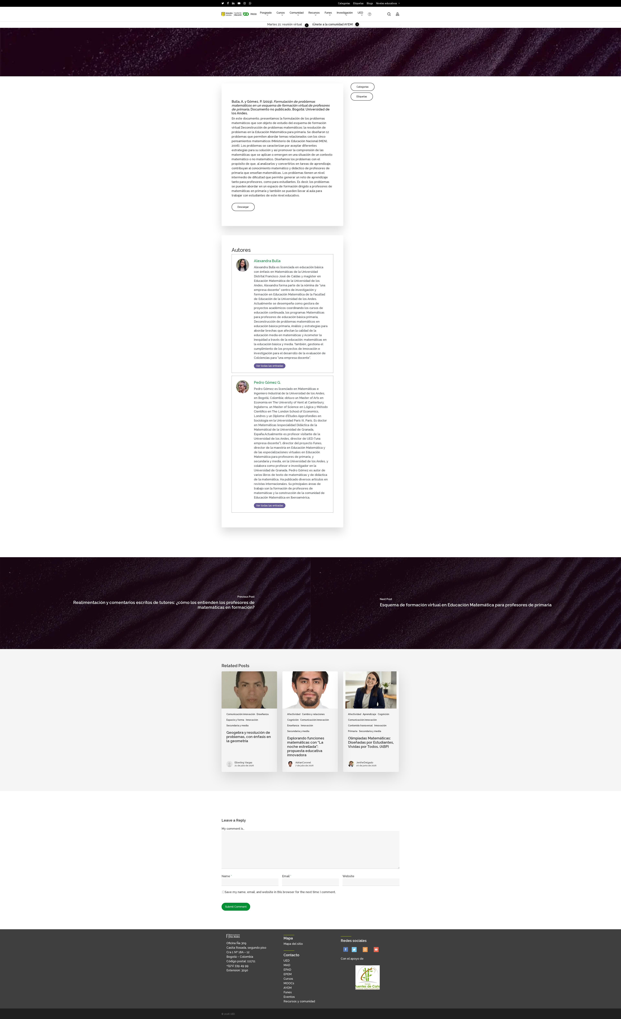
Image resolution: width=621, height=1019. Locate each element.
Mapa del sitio (293, 943)
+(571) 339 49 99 (237, 965)
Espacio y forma (235, 720)
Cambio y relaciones (313, 714)
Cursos (288, 978)
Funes (287, 992)
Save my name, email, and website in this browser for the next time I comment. (280, 892)
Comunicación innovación (240, 714)
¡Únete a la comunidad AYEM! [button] (332, 24)
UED (286, 960)
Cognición (293, 720)
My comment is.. (233, 828)
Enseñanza (263, 714)
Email (286, 876)
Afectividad (293, 714)
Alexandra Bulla (267, 261)
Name (227, 876)
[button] (243, 207)
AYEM (287, 987)
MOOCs (288, 983)
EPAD (287, 969)
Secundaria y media (237, 725)
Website (348, 876)
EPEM (287, 974)
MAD (286, 965)
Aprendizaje (369, 714)
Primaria (352, 731)
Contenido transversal (360, 725)
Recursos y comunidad (299, 1001)
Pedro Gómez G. (267, 382)
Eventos (289, 996)
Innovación (252, 720)
